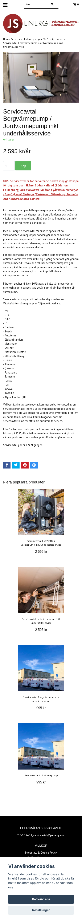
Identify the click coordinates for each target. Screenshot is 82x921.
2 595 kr (41, 551)
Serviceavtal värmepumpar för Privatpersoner (38, 39)
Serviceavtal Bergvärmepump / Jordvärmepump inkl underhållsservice (33, 44)
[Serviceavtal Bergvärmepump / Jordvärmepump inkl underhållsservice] (41, 77)
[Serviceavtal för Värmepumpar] (41, 23)
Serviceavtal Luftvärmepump (41, 775)
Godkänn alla (41, 899)
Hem (7, 39)
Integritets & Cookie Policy (41, 852)
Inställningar (41, 910)
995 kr (41, 708)
